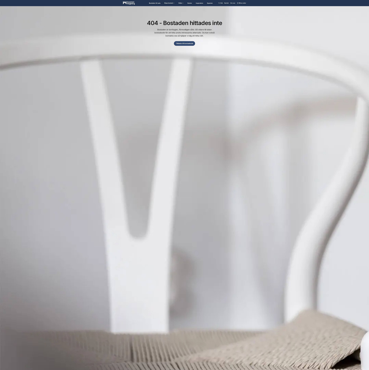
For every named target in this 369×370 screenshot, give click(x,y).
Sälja (180, 3)
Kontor (189, 3)
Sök (221, 3)
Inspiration (199, 3)
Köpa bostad (168, 3)
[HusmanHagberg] (129, 3)
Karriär (226, 3)
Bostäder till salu (154, 3)
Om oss (232, 3)
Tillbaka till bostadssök (184, 43)
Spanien (210, 3)
